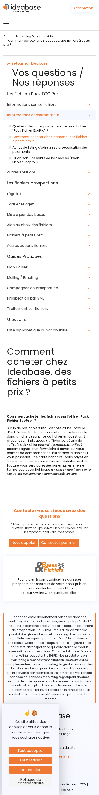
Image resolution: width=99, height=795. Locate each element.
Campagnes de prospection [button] (32, 288)
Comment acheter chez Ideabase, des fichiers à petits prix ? (50, 139)
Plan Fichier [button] (17, 267)
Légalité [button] (14, 193)
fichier (57, 436)
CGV (83, 784)
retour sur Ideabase (30, 63)
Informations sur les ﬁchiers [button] (31, 104)
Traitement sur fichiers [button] (27, 308)
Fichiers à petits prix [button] (25, 235)
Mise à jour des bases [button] (26, 214)
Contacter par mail (58, 542)
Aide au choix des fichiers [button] (29, 225)
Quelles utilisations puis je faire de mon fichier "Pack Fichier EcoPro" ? (49, 128)
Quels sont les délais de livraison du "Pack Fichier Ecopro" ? (45, 160)
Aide (49, 36)
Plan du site (66, 747)
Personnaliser (30, 769)
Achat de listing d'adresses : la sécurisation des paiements (50, 149)
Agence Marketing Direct (22, 36)
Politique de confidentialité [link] (31, 781)
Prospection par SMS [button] (26, 298)
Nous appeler (24, 542)
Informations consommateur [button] (33, 115)
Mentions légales (65, 784)
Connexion (83, 8)
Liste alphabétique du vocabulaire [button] (37, 330)
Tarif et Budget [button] (20, 204)
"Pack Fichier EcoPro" (23, 432)
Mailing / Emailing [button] (22, 277)
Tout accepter (30, 750)
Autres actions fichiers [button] (27, 245)
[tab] (49, 104)
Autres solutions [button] (21, 172)
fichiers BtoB (38, 428)
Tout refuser (31, 760)
